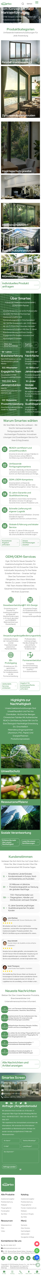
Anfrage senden (9, 1167)
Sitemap (4, 1268)
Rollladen (4, 1205)
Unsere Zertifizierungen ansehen (28, 543)
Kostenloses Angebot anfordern (7, 543)
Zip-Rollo (4, 1214)
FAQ (2, 1228)
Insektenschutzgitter (7, 1199)
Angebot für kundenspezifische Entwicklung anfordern (27, 686)
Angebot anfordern (28, 345)
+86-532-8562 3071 (17, 1097)
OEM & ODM (25, 1234)
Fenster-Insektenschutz (28, 1208)
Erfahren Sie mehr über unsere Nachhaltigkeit (9, 842)
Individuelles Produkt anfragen (15, 284)
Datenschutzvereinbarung (19, 1268)
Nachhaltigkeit (25, 1231)
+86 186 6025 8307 (19, 1094)
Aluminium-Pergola (27, 1214)
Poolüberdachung (7, 1202)
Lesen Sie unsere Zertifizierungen (28, 842)
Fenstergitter (5, 1211)
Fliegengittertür (6, 1208)
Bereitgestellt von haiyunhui (19, 1266)
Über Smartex (25, 1228)
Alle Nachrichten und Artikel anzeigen (15, 1064)
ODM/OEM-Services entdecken (7, 686)
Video (3, 1231)
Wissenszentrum (6, 1225)
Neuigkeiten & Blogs (27, 1237)
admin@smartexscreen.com (19, 1090)
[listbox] (30, 4)
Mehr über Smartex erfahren (11, 345)
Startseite (24, 1225)
